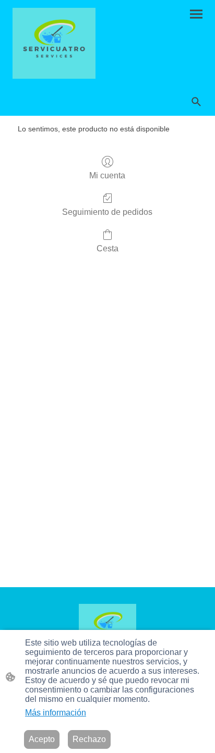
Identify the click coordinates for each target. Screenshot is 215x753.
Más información (55, 712)
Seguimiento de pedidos (107, 212)
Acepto (42, 739)
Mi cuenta (107, 175)
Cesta (107, 248)
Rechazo (89, 739)
